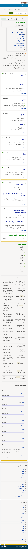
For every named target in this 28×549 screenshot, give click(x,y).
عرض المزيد (23, 93)
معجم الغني (21, 34)
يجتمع (23, 388)
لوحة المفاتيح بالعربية (21, 5)
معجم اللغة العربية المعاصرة (18, 32)
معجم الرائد (21, 36)
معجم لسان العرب (20, 43)
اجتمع (23, 434)
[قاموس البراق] (24, 2)
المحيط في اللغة (20, 40)
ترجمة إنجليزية (21, 49)
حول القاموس (10, 5)
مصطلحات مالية (20, 47)
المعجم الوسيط (20, 38)
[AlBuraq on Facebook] (2, 547)
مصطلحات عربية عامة (19, 45)
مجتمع (22, 393)
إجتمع (23, 397)
